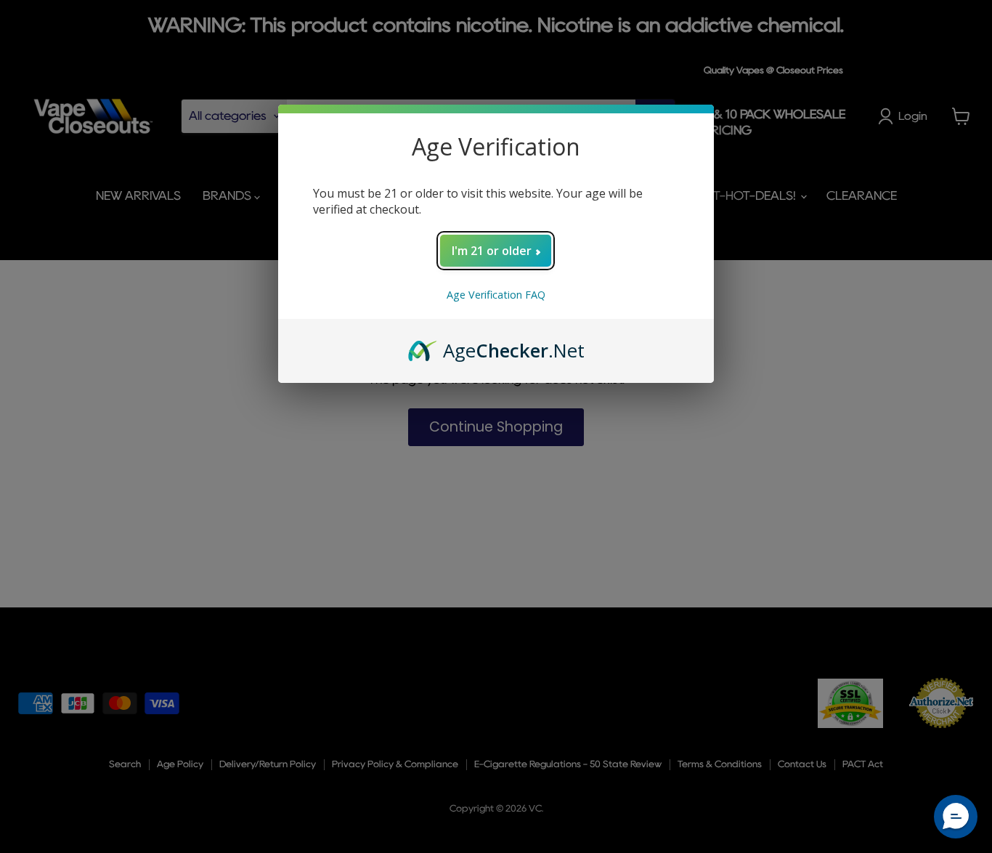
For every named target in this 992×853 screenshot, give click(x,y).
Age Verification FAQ (496, 295)
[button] (955, 816)
